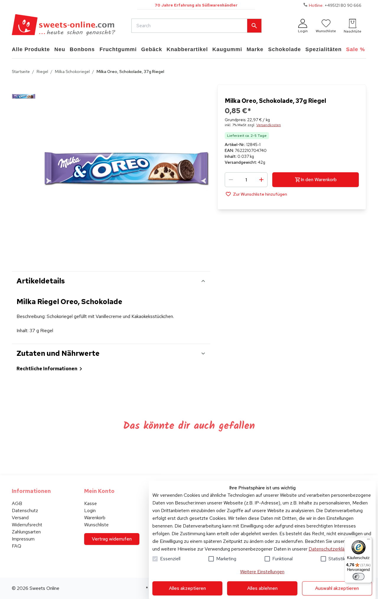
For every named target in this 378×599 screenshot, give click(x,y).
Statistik (336, 559)
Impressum (23, 539)
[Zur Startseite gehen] (63, 25)
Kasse (90, 503)
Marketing (226, 559)
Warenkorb (94, 517)
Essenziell (170, 559)
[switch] (358, 576)
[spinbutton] (246, 180)
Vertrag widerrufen (112, 539)
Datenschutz (25, 510)
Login (90, 510)
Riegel (42, 71)
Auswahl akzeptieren (337, 588)
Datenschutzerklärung (331, 549)
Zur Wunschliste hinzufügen (260, 194)
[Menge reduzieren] (231, 180)
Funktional (282, 559)
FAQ (16, 546)
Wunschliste (96, 525)
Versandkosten (268, 125)
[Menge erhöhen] (261, 180)
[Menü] (368, 540)
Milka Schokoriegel (72, 71)
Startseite (21, 71)
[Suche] (254, 26)
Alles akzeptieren (187, 588)
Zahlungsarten (26, 532)
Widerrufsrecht (27, 525)
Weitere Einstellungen (262, 572)
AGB (17, 503)
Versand (20, 517)
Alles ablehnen (262, 588)
